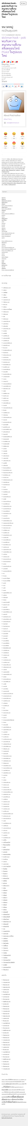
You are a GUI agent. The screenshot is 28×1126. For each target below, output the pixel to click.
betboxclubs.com (7, 355)
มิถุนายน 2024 (6, 1042)
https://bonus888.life (6, 208)
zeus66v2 (5, 835)
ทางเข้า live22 (6, 856)
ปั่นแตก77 (5, 873)
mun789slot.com (7, 544)
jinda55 (5, 448)
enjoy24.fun (6, 400)
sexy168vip (5, 688)
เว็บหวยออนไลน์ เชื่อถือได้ (9, 962)
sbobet (4, 676)
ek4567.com (5, 398)
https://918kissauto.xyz (7, 241)
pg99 (4, 587)
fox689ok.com (6, 412)
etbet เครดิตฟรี (21, 1079)
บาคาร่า (12, 168)
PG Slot (11, 162)
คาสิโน (10, 181)
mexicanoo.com (6, 527)
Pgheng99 (5, 597)
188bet (4, 295)
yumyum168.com (7, 828)
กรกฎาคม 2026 (6, 982)
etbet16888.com (6, 403)
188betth (5, 297)
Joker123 (7, 160)
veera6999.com (6, 796)
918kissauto (6, 311)
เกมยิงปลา (18, 170)
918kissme (5, 314)
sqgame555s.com (7, 729)
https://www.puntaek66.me (8, 270)
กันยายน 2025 (6, 1006)
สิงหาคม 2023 (6, 1066)
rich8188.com (6, 650)
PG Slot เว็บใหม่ (6, 580)
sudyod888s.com (7, 746)
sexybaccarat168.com (6, 167)
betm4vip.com (6, 362)
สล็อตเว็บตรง (4, 202)
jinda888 (5, 451)
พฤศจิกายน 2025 (6, 1001)
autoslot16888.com (7, 343)
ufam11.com (6, 784)
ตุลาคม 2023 (6, 1061)
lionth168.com (6, 484)
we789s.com (6, 811)
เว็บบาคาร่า (5, 950)
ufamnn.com (6, 787)
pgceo (4, 590)
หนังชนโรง (4, 242)
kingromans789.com (7, 472)
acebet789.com (6, 321)
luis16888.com (6, 503)
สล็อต (7, 170)
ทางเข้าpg (5, 859)
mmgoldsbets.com (7, 535)
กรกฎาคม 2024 (6, 1040)
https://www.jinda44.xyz (7, 205)
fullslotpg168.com (7, 417)
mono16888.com (7, 539)
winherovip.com (6, 816)
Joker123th (8, 175)
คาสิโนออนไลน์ (6, 168)
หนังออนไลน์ (6, 926)
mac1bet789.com (7, 508)
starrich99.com (6, 741)
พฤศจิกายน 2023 (6, 1059)
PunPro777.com (5, 165)
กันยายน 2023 (6, 1064)
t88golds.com (6, 748)
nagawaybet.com (7, 549)
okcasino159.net (7, 561)
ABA (11, 159)
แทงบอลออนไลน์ (7, 967)
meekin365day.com (7, 520)
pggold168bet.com (7, 592)
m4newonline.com (7, 506)
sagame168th (6, 672)
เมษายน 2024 (6, 1047)
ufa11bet (5, 775)
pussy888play (6, 643)
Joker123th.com (13, 160)
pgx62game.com (7, 616)
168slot (5, 290)
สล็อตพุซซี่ (5, 912)
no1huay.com (5, 162)
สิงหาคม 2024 (6, 1037)
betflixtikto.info (7, 359)
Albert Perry (18, 34)
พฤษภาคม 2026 (6, 987)
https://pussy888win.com (7, 250)
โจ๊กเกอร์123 (6, 969)
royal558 (5, 657)
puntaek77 (5, 636)
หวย (4, 929)
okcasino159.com (7, 559)
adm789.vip (5, 323)
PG (8, 162)
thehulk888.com (6, 758)
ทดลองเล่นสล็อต (6, 854)
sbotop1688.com (7, 679)
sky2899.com (6, 705)
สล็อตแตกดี (5, 924)
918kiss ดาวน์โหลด (7, 309)
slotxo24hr (5, 724)
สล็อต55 (5, 892)
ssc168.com (5, 736)
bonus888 (5, 371)
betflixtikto (5, 357)
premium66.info (6, 621)
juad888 (5, 463)
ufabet (4, 780)
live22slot (5, 489)
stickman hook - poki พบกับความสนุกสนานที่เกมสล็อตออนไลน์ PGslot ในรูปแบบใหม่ (10, 10)
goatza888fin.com (7, 429)
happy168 (5, 434)
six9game (5, 703)
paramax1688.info (7, 571)
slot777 (5, 717)
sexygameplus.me (7, 696)
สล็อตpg (5, 907)
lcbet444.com (6, 482)
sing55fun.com (6, 700)
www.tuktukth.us (7, 818)
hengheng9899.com (7, 436)
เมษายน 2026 (6, 989)
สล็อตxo (5, 909)
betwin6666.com (7, 364)
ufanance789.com (7, 789)
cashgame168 (6, 376)
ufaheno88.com (6, 782)
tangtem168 (6, 751)
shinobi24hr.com (7, 698)
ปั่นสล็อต (5, 868)
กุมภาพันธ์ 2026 (6, 994)
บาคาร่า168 (5, 864)
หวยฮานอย (5, 933)
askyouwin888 (6, 338)
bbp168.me (5, 352)
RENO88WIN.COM (7, 648)
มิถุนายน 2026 (6, 984)
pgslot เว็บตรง (5, 257)
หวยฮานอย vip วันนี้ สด (8, 936)
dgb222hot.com (6, 388)
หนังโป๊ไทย (4, 220)
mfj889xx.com (6, 530)
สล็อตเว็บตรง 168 (7, 921)
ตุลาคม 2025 (6, 1004)
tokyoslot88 (4, 231)
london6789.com (7, 496)
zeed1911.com (6, 832)
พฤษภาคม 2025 (6, 1016)
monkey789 (5, 537)
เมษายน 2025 (6, 1018)
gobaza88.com (6, 431)
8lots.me (5, 304)
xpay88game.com (7, 823)
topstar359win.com (7, 768)
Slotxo (21, 167)
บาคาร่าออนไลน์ (18, 168)
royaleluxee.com (7, 660)
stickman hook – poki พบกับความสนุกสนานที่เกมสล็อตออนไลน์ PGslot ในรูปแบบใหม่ (14, 46)
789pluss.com (6, 302)
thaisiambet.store (7, 756)
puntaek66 (5, 633)
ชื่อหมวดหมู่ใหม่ (6, 844)
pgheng (5, 595)
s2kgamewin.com (7, 667)
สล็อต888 (4, 210)
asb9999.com (6, 335)
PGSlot (15, 162)
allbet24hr (5, 326)
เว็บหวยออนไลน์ (6, 960)
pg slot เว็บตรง (6, 578)
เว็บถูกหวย (5, 948)
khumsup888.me (7, 467)
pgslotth (5, 614)
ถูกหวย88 (5, 852)
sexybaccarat (5, 252)
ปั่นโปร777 (5, 876)
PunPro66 (10, 163)
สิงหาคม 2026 (6, 980)
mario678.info (6, 518)
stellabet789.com (7, 744)
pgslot (3, 237)
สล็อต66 (3, 204)
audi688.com (6, 340)
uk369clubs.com (6, 794)
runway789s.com (7, 664)
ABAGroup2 (15, 159)
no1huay (19, 160)
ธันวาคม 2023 (6, 1056)
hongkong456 (6, 443)
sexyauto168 (6, 691)
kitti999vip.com (6, 475)
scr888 (4, 684)
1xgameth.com (6, 299)
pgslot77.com (20, 162)
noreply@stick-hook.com (13, 122)
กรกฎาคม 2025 (6, 1011)
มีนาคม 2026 (6, 992)
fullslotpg (4, 258)
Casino (3, 160)
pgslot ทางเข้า (6, 602)
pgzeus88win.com (7, 619)
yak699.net (5, 825)
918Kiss (8, 159)
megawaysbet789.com (8, 523)
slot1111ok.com (6, 712)
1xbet (3, 221)
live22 (3, 260)
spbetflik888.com (7, 727)
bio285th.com (6, 367)
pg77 (4, 585)
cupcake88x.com (7, 386)
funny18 (3, 223)
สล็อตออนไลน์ (12, 170)
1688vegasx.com (7, 287)
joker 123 (4, 245)
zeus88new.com (6, 837)
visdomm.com (6, 808)
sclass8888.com (6, 681)
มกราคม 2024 (6, 1054)
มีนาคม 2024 (6, 1049)
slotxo (3, 217)
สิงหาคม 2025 (6, 1008)
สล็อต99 (5, 904)
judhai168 (5, 465)
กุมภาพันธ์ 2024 (6, 1052)
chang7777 (5, 381)
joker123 (3, 197)
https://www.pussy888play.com (9, 249)
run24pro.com (6, 662)
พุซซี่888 (5, 880)
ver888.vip (5, 799)
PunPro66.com (16, 163)
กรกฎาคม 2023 (6, 1068)
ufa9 (4, 777)
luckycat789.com (7, 501)
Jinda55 (22, 1081)
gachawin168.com (7, 422)
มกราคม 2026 (6, 996)
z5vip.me (5, 830)
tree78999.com (6, 770)
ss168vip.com (6, 734)
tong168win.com (7, 765)
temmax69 (5, 753)
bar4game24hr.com (7, 350)
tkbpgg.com (6, 763)
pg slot (3, 226)
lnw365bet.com (6, 491)
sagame (3, 244)
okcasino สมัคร (21, 1083)
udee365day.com (7, 772)
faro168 (3, 266)
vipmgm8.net (6, 806)
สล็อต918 (5, 902)
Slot (13, 167)
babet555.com (6, 345)
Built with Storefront (7, 1118)
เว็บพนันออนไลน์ (5, 171)
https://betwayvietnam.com (8, 233)
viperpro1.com (6, 801)
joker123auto (6, 455)
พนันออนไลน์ (10, 183)
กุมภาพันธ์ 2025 (6, 1023)
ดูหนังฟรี (3, 263)
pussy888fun (6, 640)
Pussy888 (11, 165)
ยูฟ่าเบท (5, 883)
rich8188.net (6, 652)
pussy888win (6, 645)
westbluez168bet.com (8, 813)
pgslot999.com (17, 176)
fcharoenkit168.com (7, 407)
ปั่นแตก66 (5, 871)
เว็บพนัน (22, 170)
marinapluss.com (7, 513)
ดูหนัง (3, 262)
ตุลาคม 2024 (6, 1032)
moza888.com (6, 542)
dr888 (4, 391)
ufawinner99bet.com (8, 792)
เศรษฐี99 (5, 964)
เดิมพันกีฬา (5, 941)
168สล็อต (5, 292)
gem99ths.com (6, 427)
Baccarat (20, 159)
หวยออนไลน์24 (6, 931)
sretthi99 (5, 732)
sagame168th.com (18, 165)
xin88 (4, 820)
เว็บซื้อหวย (5, 945)
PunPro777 (22, 163)
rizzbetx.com (6, 655)
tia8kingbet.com (7, 760)
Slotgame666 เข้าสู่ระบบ (8, 720)
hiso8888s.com (6, 441)
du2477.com (6, 395)
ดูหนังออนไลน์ (6, 849)
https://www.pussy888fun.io (8, 213)
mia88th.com (6, 532)
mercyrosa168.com (7, 525)
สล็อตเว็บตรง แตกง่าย (6, 200)
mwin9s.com (6, 547)
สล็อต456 (4, 268)
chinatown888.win (7, 383)
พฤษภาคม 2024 (6, 1044)
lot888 (4, 499)
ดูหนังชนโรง (4, 265)
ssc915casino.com (7, 739)
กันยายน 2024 (6, 1035)
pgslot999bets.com (7, 611)
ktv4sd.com (5, 477)
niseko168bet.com (7, 551)
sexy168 (5, 686)
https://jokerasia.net (6, 234)
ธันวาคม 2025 (6, 999)
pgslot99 (5, 607)
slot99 (3, 212)
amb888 (5, 333)
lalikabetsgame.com (7, 479)
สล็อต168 (4, 199)
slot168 (5, 715)
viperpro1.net (6, 804)
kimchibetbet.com (7, 470)
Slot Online (16, 167)
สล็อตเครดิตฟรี (6, 916)
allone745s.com (6, 328)
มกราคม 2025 (6, 1025)
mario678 (5, 515)
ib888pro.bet (6, 446)
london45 (5, 494)
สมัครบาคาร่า (6, 885)
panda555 (5, 568)
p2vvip (4, 563)
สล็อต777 (4, 229)
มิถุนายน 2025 (6, 1013)
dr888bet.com (6, 393)
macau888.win (6, 511)
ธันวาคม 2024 (6, 1028)
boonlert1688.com (7, 374)
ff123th (4, 410)
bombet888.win (6, 369)
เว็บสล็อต (5, 957)
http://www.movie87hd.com (8, 247)
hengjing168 (6, 439)
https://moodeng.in (6, 236)
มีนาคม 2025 (6, 1020)
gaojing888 (5, 424)
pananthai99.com (7, 566)
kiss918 (3, 225)
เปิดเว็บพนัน (6, 943)
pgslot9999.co (5, 163)
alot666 (5, 331)
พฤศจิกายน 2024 (6, 1030)
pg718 (4, 583)
